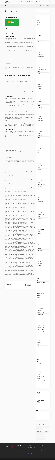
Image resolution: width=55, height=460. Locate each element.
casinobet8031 (39, 180)
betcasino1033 (39, 86)
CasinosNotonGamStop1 (40, 229)
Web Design (46, 431)
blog (37, 103)
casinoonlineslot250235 (40, 216)
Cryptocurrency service (40, 244)
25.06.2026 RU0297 (39, 41)
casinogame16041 (39, 201)
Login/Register (47, 1)
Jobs (37, 1)
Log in (38, 413)
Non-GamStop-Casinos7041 (40, 293)
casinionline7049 (39, 135)
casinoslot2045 (39, 222)
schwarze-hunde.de (39, 359)
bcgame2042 (39, 77)
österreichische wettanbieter (41, 436)
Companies (28, 1)
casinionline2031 (39, 116)
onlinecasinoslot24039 (40, 318)
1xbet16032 (38, 24)
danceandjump (39, 248)
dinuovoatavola (39, 252)
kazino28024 (39, 280)
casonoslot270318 (39, 237)
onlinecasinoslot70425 (40, 327)
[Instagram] (31, 453)
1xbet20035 (38, 28)
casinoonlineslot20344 (40, 214)
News (43, 5)
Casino (38, 137)
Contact (42, 1)
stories (38, 365)
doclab (38, 254)
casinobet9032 (39, 182)
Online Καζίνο (39, 299)
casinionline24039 (39, 124)
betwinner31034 (39, 99)
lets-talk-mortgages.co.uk (40, 282)
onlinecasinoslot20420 (40, 312)
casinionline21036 (39, 120)
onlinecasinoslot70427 (40, 329)
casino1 (38, 141)
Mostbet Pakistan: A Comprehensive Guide (16, 31)
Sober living (38, 363)
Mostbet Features (10, 33)
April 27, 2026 (38, 393)
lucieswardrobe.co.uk (40, 284)
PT (37, 346)
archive (38, 60)
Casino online (39, 139)
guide (38, 269)
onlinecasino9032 (39, 308)
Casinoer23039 (39, 197)
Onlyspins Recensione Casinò (41, 333)
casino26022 (39, 148)
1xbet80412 (38, 35)
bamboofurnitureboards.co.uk (41, 69)
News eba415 (39, 392)
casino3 (38, 150)
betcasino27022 (39, 88)
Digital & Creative (39, 250)
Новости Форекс (39, 382)
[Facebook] (28, 453)
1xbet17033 (38, 26)
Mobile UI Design (39, 429)
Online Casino (39, 295)
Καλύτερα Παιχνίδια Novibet (40, 438)
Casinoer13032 (39, 186)
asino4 (38, 67)
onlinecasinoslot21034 (40, 314)
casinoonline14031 (39, 203)
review (38, 357)
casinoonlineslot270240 (40, 218)
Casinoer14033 (39, 188)
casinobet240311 (39, 173)
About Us (24, 1)
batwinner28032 (39, 73)
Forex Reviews (39, 261)
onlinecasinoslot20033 (40, 310)
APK (37, 58)
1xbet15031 (38, 22)
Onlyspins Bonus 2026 (39, 431)
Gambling (38, 265)
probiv (38, 344)
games (38, 267)
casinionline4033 (39, 131)
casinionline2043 (39, 118)
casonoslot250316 (39, 235)
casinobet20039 (39, 171)
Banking (38, 71)
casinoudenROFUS (39, 231)
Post (37, 340)
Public (38, 348)
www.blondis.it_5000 (40, 376)
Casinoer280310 (39, 199)
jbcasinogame (39, 276)
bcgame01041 (39, 75)
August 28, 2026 (39, 402)
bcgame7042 (39, 84)
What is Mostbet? (10, 36)
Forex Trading (39, 263)
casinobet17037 (39, 167)
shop (37, 361)
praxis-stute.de (39, 342)
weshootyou (38, 374)
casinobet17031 (39, 165)
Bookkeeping (39, 107)
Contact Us (41, 453)
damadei (38, 246)
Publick (38, 350)
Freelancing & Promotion (31, 447)
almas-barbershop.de (40, 56)
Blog (39, 1)
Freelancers (33, 1)
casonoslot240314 (39, 233)
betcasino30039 (39, 90)
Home (21, 1)
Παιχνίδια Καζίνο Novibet (40, 380)
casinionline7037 (39, 133)
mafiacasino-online (39, 286)
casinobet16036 (39, 163)
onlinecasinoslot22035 (40, 316)
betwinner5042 (39, 101)
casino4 (38, 152)
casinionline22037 (39, 122)
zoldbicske (38, 378)
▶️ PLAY (12, 22)
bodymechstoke (39, 105)
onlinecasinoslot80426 (40, 331)
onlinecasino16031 (39, 301)
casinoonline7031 (39, 212)
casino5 (38, 154)
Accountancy (39, 52)
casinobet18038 (39, 169)
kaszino (38, 278)
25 (37, 39)
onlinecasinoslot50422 (40, 325)
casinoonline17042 (39, 205)
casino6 (38, 156)
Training (29, 450)
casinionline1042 (39, 109)
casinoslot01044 (39, 220)
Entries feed (38, 415)
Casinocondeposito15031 (40, 184)
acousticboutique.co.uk (40, 54)
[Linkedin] (30, 453)
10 (37, 20)
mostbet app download (10, 182)
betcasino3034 (39, 92)
